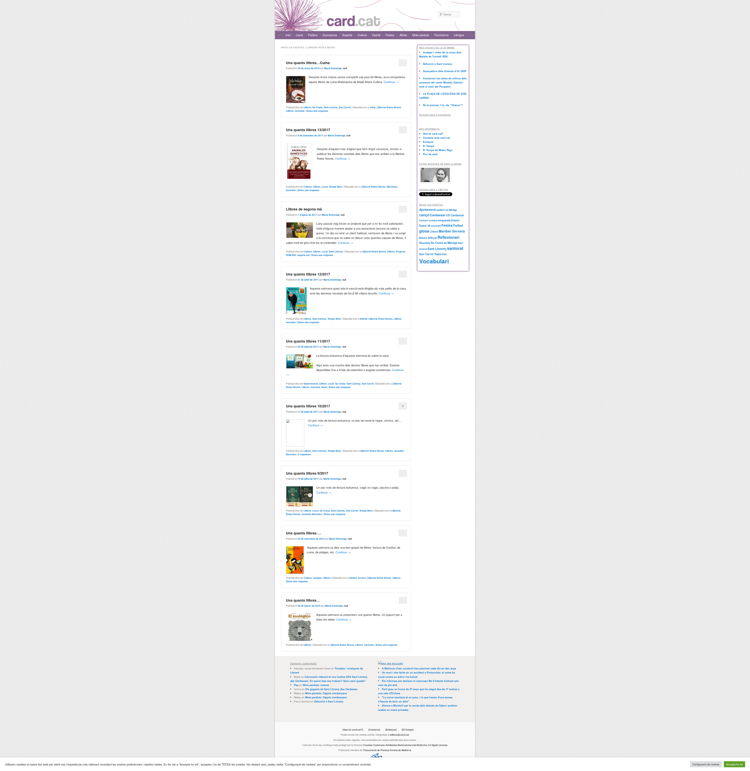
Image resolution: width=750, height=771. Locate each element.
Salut (324, 387)
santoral (455, 248)
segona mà (303, 255)
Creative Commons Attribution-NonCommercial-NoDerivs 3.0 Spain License (405, 745)
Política (312, 35)
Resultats (424, 243)
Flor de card (430, 154)
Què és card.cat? (433, 133)
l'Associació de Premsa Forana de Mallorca (387, 750)
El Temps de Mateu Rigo (437, 150)
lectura (362, 578)
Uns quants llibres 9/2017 (307, 473)
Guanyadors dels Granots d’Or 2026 (444, 71)
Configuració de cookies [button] (706, 764)
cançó (424, 214)
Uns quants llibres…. (303, 533)
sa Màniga (450, 243)
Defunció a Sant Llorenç (437, 64)
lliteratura (392, 186)
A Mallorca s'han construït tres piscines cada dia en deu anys (419, 668)
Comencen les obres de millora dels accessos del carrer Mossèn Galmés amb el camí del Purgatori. (443, 82)
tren (444, 254)
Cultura (362, 35)
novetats (299, 111)
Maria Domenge (333, 68)
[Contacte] (374, 729)
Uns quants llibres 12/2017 (308, 274)
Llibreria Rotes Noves (389, 107)
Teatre (437, 254)
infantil (363, 318)
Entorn (455, 220)
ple (435, 238)
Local (299, 35)
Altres (403, 35)
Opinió (376, 35)
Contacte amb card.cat (436, 138)
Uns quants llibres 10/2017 (308, 406)
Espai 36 (424, 225)
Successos (330, 35)
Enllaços (428, 142)
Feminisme (441, 35)
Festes (390, 35)
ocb (430, 237)
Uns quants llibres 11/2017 (308, 341)
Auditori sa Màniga (446, 210)
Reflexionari (448, 237)
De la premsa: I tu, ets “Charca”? (443, 105)
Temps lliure (335, 186)
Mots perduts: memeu (316, 685)
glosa (424, 231)
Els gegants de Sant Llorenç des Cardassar (331, 689)
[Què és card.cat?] (353, 729)
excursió (436, 225)
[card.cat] (353, 24)
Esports (347, 35)
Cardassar (437, 215)
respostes (304, 454)
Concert (424, 220)
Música (423, 238)
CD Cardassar (455, 215)
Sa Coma (437, 243)
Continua (391, 82)
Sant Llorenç (331, 107)
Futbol (458, 225)
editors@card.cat (399, 734)
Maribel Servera (452, 231)
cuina (373, 107)
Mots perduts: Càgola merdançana (326, 693)
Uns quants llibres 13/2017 (308, 129)
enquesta (444, 220)
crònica (433, 220)
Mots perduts (420, 35)
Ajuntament (427, 210)
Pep (296, 685)
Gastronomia (311, 383)
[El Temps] (407, 729)
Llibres (307, 107)
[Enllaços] (390, 729)
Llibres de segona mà (304, 209)
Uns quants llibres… (303, 600)
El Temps (428, 146)
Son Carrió (345, 107)
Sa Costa (317, 107)
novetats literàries (312, 514)
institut (353, 578)
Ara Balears (395, 663)
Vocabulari (434, 261)
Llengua (459, 35)
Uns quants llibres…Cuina (308, 62)
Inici (288, 35)
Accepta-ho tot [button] (734, 764)
